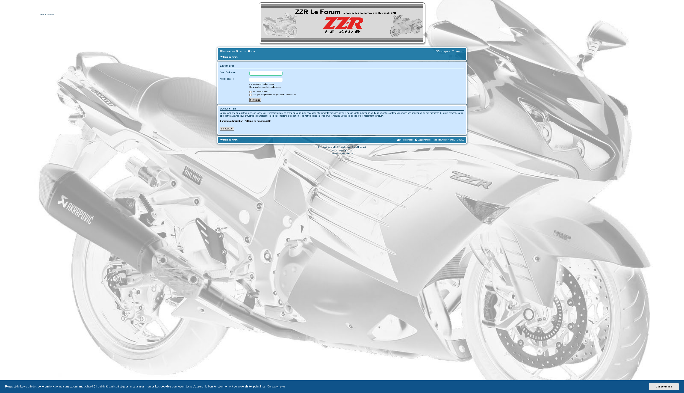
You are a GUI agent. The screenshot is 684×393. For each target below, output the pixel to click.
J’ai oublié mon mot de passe (261, 84)
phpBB (334, 147)
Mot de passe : (227, 79)
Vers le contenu (47, 14)
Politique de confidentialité (258, 121)
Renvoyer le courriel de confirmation (265, 87)
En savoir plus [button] (276, 386)
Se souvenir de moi (260, 91)
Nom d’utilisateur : (228, 72)
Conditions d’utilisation (231, 121)
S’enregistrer (227, 128)
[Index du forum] (342, 23)
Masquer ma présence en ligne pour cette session (274, 95)
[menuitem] (240, 51)
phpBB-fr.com (346, 150)
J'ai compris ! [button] (664, 386)
